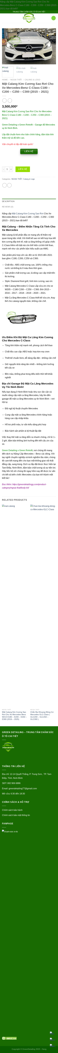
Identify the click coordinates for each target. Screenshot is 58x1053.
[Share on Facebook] (4, 185)
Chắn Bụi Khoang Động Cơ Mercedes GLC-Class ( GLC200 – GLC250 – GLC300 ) (42, 715)
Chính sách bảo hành (12, 810)
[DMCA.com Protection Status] (9, 1038)
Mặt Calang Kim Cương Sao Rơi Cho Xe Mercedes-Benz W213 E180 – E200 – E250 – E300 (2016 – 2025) (14, 715)
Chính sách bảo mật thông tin (16, 815)
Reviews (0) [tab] (7, 207)
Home (5, 80)
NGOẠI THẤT (16, 80)
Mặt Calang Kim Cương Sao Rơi (27, 213)
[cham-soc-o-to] (29, 18)
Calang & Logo (32, 80)
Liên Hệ (22, 169)
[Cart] (53, 18)
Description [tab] (8, 201)
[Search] (48, 18)
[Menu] (3, 18)
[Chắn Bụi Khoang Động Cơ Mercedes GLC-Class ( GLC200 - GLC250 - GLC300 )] (43, 606)
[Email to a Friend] (9, 185)
